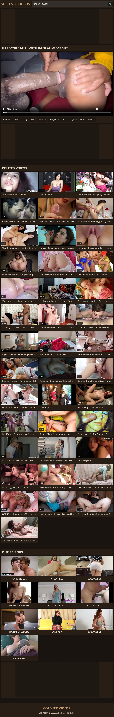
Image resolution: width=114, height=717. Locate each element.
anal (82, 119)
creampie (41, 119)
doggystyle (54, 119)
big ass (91, 119)
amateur (7, 119)
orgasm (73, 119)
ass (32, 119)
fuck (64, 119)
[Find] (110, 4)
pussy (24, 119)
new (16, 119)
